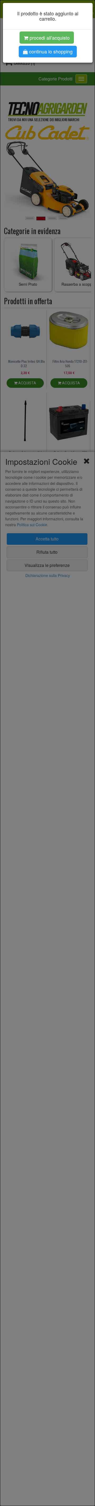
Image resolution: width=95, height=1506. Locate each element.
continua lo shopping (50, 51)
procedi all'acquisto (49, 37)
